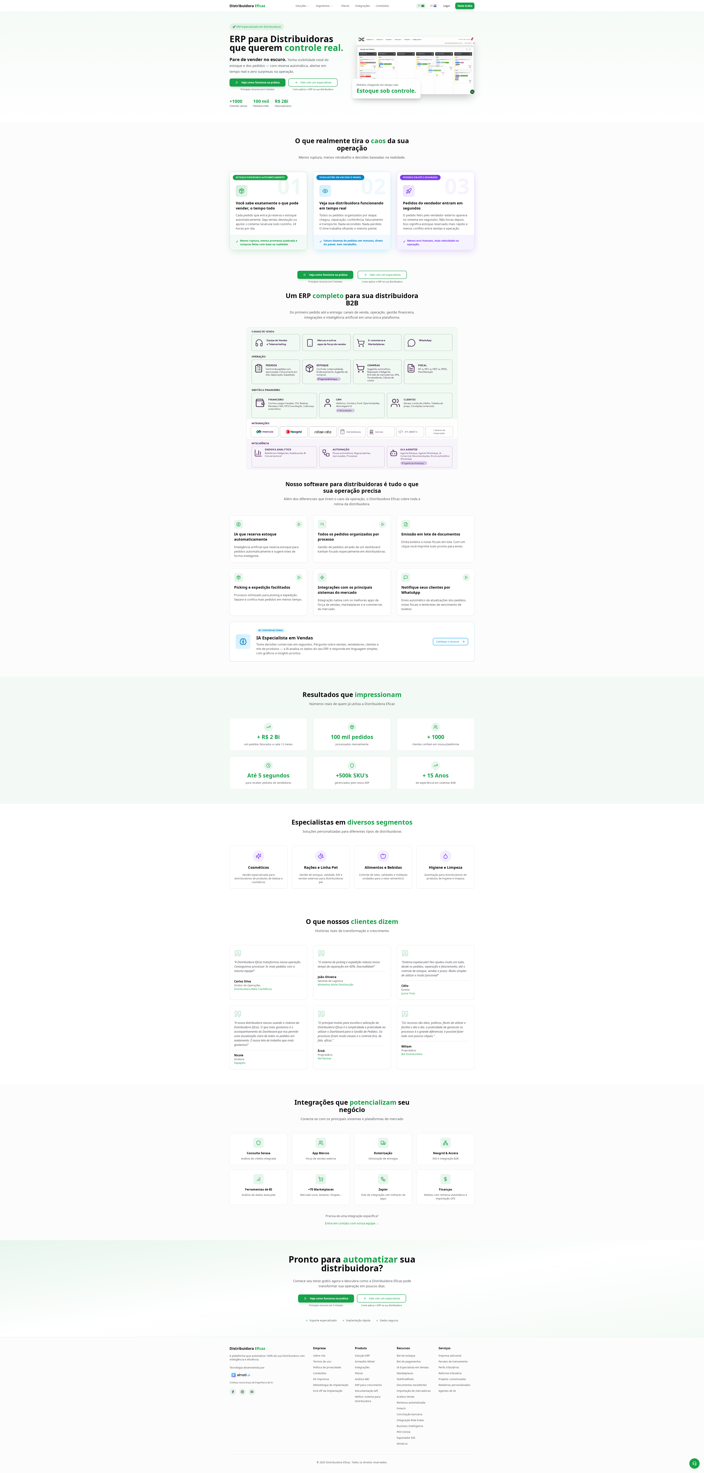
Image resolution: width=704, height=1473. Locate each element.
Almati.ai (402, 1443)
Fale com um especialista (315, 82)
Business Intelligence (410, 1426)
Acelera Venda (405, 1396)
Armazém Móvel (365, 1361)
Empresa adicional (450, 1355)
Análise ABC (362, 1379)
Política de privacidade (327, 1367)
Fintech (401, 1408)
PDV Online (403, 1432)
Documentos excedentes (412, 1385)
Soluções (301, 6)
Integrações (362, 6)
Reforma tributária (450, 1373)
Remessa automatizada (411, 1402)
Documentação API (366, 1391)
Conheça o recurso (447, 641)
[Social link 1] (233, 1391)
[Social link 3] (252, 1391)
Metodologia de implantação (330, 1385)
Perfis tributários (449, 1367)
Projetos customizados (452, 1379)
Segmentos (323, 6)
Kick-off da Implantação (327, 1391)
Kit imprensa (321, 1379)
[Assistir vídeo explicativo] (299, 524)
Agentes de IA (447, 1391)
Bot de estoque (406, 1355)
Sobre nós (319, 1355)
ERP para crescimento (368, 1385)
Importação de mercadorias (414, 1391)
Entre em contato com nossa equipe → (352, 1223)
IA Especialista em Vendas (413, 1367)
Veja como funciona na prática (260, 82)
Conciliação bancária (409, 1414)
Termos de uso (322, 1361)
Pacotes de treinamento (453, 1361)
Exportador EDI (406, 1437)
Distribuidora (247, 5)
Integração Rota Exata (410, 1420)
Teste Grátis (464, 6)
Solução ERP (362, 1355)
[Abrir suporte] (694, 1463)
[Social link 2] (242, 1391)
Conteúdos (382, 6)
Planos (345, 6)
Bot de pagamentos (409, 1361)
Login (446, 6)
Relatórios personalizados (454, 1385)
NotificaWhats (405, 1379)
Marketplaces (405, 1373)
